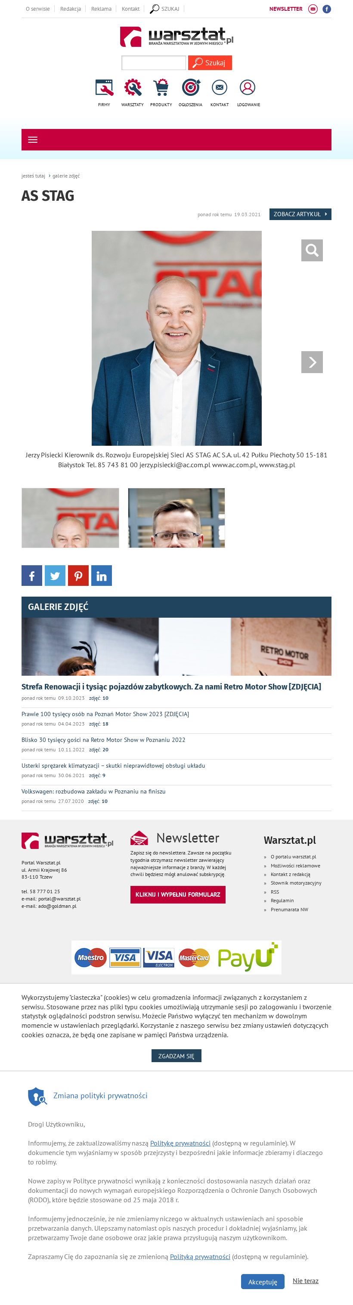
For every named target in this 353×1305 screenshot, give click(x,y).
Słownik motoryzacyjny (296, 882)
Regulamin (282, 900)
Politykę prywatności (180, 1143)
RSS (275, 891)
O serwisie (38, 8)
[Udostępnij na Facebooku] (32, 575)
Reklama (101, 8)
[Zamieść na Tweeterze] (55, 575)
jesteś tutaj (33, 175)
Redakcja (70, 8)
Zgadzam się (179, 1056)
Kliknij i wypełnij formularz (178, 894)
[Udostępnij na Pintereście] (78, 575)
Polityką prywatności (200, 1256)
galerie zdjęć (66, 175)
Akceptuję (262, 1281)
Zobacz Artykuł (298, 214)
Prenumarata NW (289, 909)
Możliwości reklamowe (295, 865)
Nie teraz (306, 1280)
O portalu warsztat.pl (293, 856)
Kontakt (130, 8)
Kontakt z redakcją (290, 874)
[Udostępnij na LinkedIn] (101, 575)
